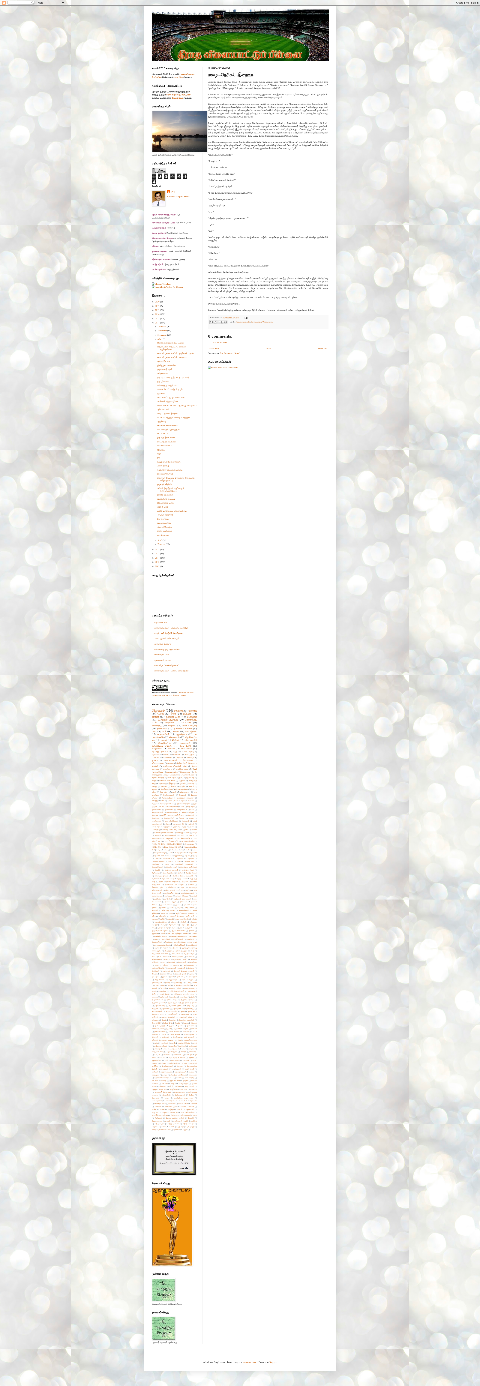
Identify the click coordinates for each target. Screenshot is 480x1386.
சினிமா (155, 716)
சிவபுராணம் (182, 962)
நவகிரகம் (186, 1032)
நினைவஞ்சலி (189, 1034)
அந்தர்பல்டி (161, 421)
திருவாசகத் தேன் (164, 369)
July (160, 339)
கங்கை (172, 907)
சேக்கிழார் (155, 971)
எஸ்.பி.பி (166, 754)
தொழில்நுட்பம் (164, 743)
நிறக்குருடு (165, 1037)
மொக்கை (155, 757)
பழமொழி (182, 1046)
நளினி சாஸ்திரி (174, 1032)
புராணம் (192, 827)
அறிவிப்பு (162, 783)
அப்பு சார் (178, 861)
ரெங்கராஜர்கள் (180, 1095)
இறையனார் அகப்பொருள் (174, 884)
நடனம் (180, 1026)
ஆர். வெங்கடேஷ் (168, 879)
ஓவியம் (182, 783)
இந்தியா (185, 881)
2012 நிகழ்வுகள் (167, 838)
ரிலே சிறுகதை (179, 1092)
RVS (173, 191)
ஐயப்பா (178, 905)
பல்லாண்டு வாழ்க (164, 526)
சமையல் (170, 763)
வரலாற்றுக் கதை (160, 1103)
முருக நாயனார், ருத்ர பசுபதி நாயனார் (173, 377)
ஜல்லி (172, 977)
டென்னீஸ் (187, 985)
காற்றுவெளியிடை (161, 922)
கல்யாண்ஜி (162, 916)
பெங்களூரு (156, 829)
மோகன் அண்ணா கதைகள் (163, 832)
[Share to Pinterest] (225, 322)
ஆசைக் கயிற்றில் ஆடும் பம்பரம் (170, 342)
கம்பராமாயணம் (158, 763)
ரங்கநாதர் (162, 1086)
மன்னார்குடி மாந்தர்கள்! (167, 385)
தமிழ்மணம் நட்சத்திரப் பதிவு (175, 766)
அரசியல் (179, 757)
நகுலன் (171, 1026)
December (162, 326)
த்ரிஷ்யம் (194, 1023)
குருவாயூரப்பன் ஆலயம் (160, 930)
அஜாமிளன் (178, 856)
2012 (157, 553)
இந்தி (161, 881)
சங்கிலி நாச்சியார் (179, 945)
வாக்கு (154, 1109)
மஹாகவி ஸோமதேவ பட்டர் (163, 1078)
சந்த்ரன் (165, 948)
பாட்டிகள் (191, 1049)
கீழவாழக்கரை (174, 925)
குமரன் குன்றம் (163, 928)
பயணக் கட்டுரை (189, 725)
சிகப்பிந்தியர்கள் (177, 957)
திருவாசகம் (165, 1008)
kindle (187, 850)
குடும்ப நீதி (186, 925)
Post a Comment (220, 342)
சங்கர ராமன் (192, 942)
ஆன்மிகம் (192, 716)
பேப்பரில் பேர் (174, 1063)
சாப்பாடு (190, 757)
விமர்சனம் (172, 725)
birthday (166, 850)
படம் (164, 731)
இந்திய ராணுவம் (172, 881)
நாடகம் (191, 818)
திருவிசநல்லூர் (157, 1011)
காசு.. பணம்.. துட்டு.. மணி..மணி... (172, 397)
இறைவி (191, 884)
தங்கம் (171, 988)
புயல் (166, 1060)
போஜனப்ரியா (167, 798)
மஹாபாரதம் (185, 743)
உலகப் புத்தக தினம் (187, 893)
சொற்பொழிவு (166, 789)
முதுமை (185, 829)
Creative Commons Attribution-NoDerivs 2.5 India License (173, 694)
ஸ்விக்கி (172, 1127)
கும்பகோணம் (156, 809)
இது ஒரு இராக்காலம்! (166, 437)
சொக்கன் (163, 974)
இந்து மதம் (173, 783)
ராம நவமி (184, 1089)
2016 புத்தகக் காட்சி (171, 841)
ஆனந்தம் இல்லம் (161, 876)
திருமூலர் (155, 1008)
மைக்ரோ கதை (182, 769)
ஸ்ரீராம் (163, 1127)
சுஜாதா (155, 789)
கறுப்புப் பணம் (181, 913)
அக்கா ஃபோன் (172, 801)
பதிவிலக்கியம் (160, 622)
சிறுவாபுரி (176, 959)
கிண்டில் (183, 922)
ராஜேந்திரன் (174, 1089)
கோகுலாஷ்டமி (182, 809)
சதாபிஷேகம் (192, 945)
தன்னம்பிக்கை (189, 988)
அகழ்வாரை (193, 853)
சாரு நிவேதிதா (189, 954)
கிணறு (173, 922)
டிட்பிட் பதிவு (171, 777)
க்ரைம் (173, 786)
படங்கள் (179, 1040)
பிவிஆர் (189, 1055)
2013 (157, 549)
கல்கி (154, 916)
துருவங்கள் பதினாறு (186, 1017)
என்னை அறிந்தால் (182, 896)
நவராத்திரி (189, 754)
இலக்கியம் (172, 887)
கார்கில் (194, 919)
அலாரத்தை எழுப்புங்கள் (188, 867)
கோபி (156, 939)
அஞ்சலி (182, 780)
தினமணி (191, 815)
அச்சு (183, 801)
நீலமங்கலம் (177, 1037)
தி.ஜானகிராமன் (157, 1000)
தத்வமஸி (161, 393)
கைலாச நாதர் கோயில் (178, 936)
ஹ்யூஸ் (185, 1130)
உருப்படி (188, 890)
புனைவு (193, 710)
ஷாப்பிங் (194, 1121)
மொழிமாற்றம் (183, 1083)
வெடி (195, 1115)
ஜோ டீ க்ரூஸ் (187, 980)
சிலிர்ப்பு (185, 959)
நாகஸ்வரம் (167, 769)
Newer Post (214, 348)
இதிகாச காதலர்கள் (183, 804)
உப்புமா (180, 890)
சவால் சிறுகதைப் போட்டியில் (178, 94)
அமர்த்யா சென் (189, 861)
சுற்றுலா (191, 812)
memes (194, 850)
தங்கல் (179, 988)
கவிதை (191, 783)
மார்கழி (163, 1080)
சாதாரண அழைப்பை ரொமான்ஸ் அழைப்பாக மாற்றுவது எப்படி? (176, 479)
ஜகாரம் (192, 974)
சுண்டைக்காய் (189, 965)
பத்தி (175, 752)
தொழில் (177, 1023)
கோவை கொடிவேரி (165, 473)
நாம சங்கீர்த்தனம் (171, 821)
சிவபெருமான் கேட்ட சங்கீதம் (166, 638)
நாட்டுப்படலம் (156, 821)
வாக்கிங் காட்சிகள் (187, 1106)
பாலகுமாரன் (156, 827)
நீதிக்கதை (190, 777)
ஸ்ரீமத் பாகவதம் (188, 1124)
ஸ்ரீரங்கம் (155, 1127)
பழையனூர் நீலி (178, 824)
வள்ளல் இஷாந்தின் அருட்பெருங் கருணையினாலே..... (170, 489)
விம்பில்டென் (156, 1115)
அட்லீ (156, 858)
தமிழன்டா (162, 991)
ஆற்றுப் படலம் (182, 879)
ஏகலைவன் (183, 902)
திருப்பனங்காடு (159, 1005)
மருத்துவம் (155, 1075)
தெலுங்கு (172, 1020)
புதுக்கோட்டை (157, 1060)
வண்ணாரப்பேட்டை (171, 1101)
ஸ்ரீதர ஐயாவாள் (173, 1124)
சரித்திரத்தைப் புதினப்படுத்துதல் (175, 951)
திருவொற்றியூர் (169, 818)
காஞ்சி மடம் (190, 916)
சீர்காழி (166, 965)
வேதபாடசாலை (157, 1121)
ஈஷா (159, 453)
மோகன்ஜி (179, 832)
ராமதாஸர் (193, 1089)
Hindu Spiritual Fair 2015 (172, 847)
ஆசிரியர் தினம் (188, 870)
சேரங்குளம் (166, 971)
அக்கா (169, 856)
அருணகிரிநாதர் (157, 867)
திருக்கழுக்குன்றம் (187, 1000)
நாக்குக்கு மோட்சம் (162, 643)
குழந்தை (155, 933)
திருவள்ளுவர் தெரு (165, 502)
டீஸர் (169, 985)
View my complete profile (178, 196)
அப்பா (169, 861)
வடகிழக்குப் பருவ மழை (183, 1098)
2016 (157, 314)
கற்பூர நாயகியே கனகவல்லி (169, 461)
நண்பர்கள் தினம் (158, 1029)
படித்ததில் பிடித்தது (168, 719)
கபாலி (162, 806)
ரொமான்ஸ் (155, 1098)
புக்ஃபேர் (162, 1057)
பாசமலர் (157, 1049)
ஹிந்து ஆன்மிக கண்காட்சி (161, 1130)
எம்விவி (194, 896)
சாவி (153, 957)
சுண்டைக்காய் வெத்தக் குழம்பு (170, 389)
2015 (157, 318)
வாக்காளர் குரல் (171, 1106)
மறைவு (164, 1075)
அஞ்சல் (187, 856)
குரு (180, 928)
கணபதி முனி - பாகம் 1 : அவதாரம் (172, 357)
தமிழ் (181, 777)
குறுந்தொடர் (181, 734)
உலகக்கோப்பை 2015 (171, 893)
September (162, 334)
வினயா (191, 835)
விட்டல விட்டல (162, 433)
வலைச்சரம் (168, 757)
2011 (157, 557)
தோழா (185, 1023)
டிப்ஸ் (163, 985)
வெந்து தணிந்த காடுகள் (175, 1118)
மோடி (188, 832)
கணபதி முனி (173, 716)
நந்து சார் (177, 1029)
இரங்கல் (175, 740)
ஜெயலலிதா (173, 980)
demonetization (172, 772)
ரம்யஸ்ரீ (179, 1086)
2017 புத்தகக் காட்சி (188, 841)
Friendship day (189, 844)
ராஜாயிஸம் (163, 1089)
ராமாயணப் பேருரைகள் (163, 1092)
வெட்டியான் (158, 1118)
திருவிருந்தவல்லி (172, 1011)
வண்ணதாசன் (157, 1101)
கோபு (192, 809)
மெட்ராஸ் (165, 1083)
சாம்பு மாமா (176, 954)
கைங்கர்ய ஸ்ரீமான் (160, 936)
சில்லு (163, 962)
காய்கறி (170, 919)
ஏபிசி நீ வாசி (162, 506)
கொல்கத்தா (193, 936)
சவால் (191, 786)
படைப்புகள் (164, 1043)
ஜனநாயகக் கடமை (162, 660)
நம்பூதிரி (185, 1029)
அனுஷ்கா (190, 858)
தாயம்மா (174, 997)
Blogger (272, 1362)
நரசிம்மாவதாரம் (160, 1032)
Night (159, 850)
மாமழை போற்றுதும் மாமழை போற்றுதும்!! (174, 417)
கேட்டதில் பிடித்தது (174, 933)
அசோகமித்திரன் (170, 760)
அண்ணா (191, 801)
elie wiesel (175, 850)
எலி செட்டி (157, 899)
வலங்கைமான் (183, 1103)
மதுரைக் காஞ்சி (180, 1072)
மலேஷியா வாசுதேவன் (178, 1075)
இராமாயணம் (188, 760)
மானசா (179, 1078)
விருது (166, 1115)
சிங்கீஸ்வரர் (190, 957)
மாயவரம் (155, 1080)
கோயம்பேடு (166, 939)
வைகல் (167, 1121)
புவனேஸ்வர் (175, 1060)
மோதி (195, 832)
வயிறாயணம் (162, 373)
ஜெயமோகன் (159, 980)
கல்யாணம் (174, 775)
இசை (173, 713)
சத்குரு (156, 948)
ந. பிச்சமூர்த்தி (160, 1026)
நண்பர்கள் (190, 1026)
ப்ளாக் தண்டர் (163, 465)
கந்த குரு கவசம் (168, 910)
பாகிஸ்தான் (193, 1046)
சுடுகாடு (176, 965)
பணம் (173, 1043)
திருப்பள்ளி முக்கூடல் (176, 1005)
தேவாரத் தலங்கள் (160, 751)
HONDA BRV (156, 847)
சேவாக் (154, 974)
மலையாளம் (193, 1075)
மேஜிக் (173, 1083)
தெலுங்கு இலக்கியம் (186, 1020)
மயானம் (191, 1072)
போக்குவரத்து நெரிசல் (260, 322)
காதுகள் (155, 919)
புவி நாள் (186, 1060)
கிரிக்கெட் (177, 754)
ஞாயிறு (167, 982)
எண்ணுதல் (168, 896)
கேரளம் (194, 933)
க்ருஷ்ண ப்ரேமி (157, 942)
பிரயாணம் (166, 1055)
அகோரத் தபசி (159, 856)
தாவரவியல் (184, 997)
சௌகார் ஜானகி (181, 974)
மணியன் (155, 1072)
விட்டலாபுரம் (174, 1112)
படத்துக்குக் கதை (190, 1040)
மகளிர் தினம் (189, 1069)
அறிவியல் (156, 754)
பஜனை (170, 1040)
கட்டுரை (187, 713)
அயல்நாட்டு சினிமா (166, 804)
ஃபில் (170, 853)
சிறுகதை (179, 710)
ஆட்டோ (180, 873)
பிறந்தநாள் (166, 827)
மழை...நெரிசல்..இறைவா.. (168, 413)
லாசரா (167, 1098)
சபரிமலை (174, 948)
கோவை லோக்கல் (164, 445)
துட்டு (183, 1011)
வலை (154, 731)
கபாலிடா (164, 913)
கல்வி (182, 806)
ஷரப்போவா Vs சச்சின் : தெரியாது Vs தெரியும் (176, 405)
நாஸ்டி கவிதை (175, 1034)
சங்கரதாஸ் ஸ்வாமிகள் (162, 945)
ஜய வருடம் (155, 977)
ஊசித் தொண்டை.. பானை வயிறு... (172, 510)
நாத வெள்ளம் (163, 535)
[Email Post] (245, 318)
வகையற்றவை (191, 731)
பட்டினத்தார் (185, 792)
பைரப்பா (185, 1063)
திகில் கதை (171, 1000)
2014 (157, 322)
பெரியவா (163, 1063)
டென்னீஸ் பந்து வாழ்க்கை (168, 401)
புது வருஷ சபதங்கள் (177, 1057)
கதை (166, 775)
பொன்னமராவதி (167, 1066)
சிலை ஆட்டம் (177, 97)
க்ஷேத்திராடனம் (157, 812)
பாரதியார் (191, 824)
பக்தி (174, 792)
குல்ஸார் (191, 930)
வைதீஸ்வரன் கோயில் (180, 1121)
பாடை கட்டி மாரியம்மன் (171, 1049)
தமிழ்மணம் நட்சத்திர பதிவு (184, 994)
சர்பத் (192, 951)
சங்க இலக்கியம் (180, 942)
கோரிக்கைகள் (178, 939)
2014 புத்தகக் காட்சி (183, 838)
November (162, 330)
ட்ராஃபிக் (246, 322)
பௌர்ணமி (164, 1069)
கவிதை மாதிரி (190, 740)
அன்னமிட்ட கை (163, 361)
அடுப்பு (194, 856)
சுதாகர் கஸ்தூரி (158, 777)
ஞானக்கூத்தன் (157, 982)
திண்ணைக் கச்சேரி (183, 728)
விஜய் (164, 1112)
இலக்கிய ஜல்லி (158, 887)
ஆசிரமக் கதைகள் (171, 870)
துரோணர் (155, 1020)
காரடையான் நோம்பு (182, 919)
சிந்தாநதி (167, 959)
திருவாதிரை (176, 1008)
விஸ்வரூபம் (175, 1115)
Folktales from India (167, 780)
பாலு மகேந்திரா (172, 1052)
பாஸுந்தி (183, 1052)
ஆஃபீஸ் (157, 870)
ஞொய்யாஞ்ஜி (177, 982)
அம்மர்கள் (155, 864)
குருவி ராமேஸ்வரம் (178, 930)
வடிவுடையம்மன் (170, 835)
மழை (271, 322)
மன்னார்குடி (157, 725)
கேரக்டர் (186, 933)
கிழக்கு (163, 925)
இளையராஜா (185, 772)
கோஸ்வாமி (190, 939)
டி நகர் (156, 985)
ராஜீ (158, 457)
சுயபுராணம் (157, 748)
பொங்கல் (182, 795)
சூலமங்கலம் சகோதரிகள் (176, 968)
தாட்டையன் (164, 997)
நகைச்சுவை (162, 728)
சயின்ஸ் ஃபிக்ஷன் (188, 775)
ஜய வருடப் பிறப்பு (164, 522)
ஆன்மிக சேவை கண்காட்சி (183, 876)
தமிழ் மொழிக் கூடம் (177, 991)
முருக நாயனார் (175, 1080)
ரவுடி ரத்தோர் (189, 1086)
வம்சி (183, 1101)
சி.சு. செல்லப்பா (163, 957)
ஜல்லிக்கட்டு (181, 977)
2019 (157, 306)
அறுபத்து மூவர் (171, 867)
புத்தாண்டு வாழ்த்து (179, 827)
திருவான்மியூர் (189, 1008)
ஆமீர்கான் (155, 879)
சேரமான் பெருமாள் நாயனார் (184, 971)
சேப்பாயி (155, 815)
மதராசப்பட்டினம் (166, 1072)
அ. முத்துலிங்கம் (180, 853)
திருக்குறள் (156, 818)
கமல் (171, 913)
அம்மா (167, 864)
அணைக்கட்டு (167, 858)
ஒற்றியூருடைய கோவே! (166, 365)
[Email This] (211, 322)
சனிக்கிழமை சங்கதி (162, 745)
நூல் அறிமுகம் (189, 1037)
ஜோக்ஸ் (171, 748)
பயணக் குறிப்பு (188, 752)
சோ (171, 974)
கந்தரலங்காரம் (184, 910)
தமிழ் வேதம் (165, 994)
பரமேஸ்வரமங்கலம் (160, 1046)
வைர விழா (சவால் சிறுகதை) (166, 665)
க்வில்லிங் (168, 942)
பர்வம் (168, 824)
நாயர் (164, 1034)
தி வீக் (192, 997)
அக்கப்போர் (186, 722)
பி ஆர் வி (157, 1055)
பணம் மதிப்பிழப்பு (184, 1043)
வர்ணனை (172, 1103)
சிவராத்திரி (193, 962)
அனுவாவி (161, 449)
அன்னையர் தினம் (158, 861)
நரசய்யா (194, 1029)
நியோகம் (155, 1037)
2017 (157, 310)
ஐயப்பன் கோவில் (166, 905)
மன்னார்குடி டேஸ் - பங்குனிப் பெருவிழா (171, 627)
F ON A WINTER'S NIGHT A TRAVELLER (167, 844)
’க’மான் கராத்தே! (165, 514)
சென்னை (191, 968)
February (162, 544)
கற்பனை (191, 913)
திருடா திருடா (172, 1003)
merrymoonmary (250, 1362)
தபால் (154, 991)
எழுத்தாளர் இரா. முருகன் (182, 899)
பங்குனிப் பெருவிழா (159, 1040)
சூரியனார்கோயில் (158, 968)
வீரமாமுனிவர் (186, 1115)
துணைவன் (185, 1014)
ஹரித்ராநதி (191, 1127)
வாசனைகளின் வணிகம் (167, 425)
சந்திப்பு (182, 786)
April (160, 540)
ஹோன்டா (176, 1130)
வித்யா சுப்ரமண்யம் (187, 1112)
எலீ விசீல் (167, 899)
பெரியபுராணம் (168, 795)
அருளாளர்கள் (163, 734)
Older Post (322, 348)
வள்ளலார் (158, 1106)
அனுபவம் (239, 322)
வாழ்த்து (171, 1109)
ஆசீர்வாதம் (156, 873)
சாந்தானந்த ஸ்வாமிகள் (160, 954)
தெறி (164, 1020)
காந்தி (162, 919)
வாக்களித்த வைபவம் (166, 498)
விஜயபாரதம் (190, 1109)
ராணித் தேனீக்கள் (165, 494)
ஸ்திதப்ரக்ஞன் (159, 1124)
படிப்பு (156, 1043)
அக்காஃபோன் (163, 409)
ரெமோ (191, 1095)
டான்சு (195, 982)
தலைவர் (155, 997)
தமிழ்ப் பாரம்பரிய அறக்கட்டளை (172, 815)
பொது (161, 713)
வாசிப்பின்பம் (186, 748)
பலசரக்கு (173, 1046)
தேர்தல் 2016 (167, 1023)
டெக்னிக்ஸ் (178, 985)
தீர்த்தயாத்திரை (181, 789)
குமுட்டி (174, 928)
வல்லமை (194, 1103)
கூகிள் (163, 933)
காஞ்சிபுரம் (191, 806)
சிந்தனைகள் (156, 959)
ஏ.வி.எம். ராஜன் (170, 902)
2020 (157, 301)
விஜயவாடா (156, 1112)
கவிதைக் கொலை (176, 916)
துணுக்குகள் (172, 1014)
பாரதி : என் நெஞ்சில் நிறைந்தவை (168, 633)
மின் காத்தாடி (163, 518)
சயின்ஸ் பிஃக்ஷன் (172, 812)
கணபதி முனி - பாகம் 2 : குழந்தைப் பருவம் (175, 353)
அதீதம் (154, 804)
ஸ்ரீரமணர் (155, 838)
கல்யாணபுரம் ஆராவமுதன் (168, 429)
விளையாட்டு (174, 737)
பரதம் (195, 1043)
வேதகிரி (191, 1118)
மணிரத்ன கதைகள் (185, 798)
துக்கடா (155, 760)
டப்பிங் (187, 982)
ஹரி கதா (180, 1127)
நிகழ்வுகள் (185, 821)
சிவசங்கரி (171, 962)
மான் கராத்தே (189, 1078)
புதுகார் (191, 1057)
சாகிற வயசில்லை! (164, 530)
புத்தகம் (163, 740)
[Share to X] (218, 322)
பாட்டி (183, 1049)
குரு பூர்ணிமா (163, 381)
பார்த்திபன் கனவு (158, 1052)
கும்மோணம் (169, 809)
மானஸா (175, 731)
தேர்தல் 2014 (156, 1023)
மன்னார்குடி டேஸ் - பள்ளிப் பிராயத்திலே (171, 670)
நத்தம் (168, 1029)
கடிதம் (179, 907)
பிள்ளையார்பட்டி (178, 1055)
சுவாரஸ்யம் (169, 722)
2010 (157, 562)
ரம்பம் (171, 1086)
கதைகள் (155, 910)
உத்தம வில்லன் (170, 890)
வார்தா (162, 1109)
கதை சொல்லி (189, 907)
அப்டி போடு (185, 745)
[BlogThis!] (215, 322)
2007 (157, 566)
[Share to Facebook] (222, 322)
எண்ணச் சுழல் (157, 896)
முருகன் (185, 1080)
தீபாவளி (181, 818)
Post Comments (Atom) (230, 353)
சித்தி (184, 812)
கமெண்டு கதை (172, 806)
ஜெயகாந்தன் (192, 977)
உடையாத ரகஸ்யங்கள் (166, 441)
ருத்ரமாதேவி (166, 1095)
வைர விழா (178, 77)
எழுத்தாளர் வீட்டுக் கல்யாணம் (170, 469)
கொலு (154, 786)
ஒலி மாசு (187, 905)
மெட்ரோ (194, 829)
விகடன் (179, 1109)
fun (182, 850)
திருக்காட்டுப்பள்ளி (158, 1003)
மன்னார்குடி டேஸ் (161, 654)
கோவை (164, 786)
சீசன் (157, 965)
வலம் (182, 835)
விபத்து (155, 800)
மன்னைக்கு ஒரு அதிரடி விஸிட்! (168, 649)
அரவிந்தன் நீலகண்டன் (184, 864)
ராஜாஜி (154, 1089)
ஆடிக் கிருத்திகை (169, 873)
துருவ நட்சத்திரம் (164, 484)
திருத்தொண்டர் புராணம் (188, 1003)
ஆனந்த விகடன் (191, 873)
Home (268, 348)
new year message (160, 853)
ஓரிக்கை (163, 907)
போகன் (180, 1066)
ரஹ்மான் (158, 835)
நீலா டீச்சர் (164, 792)
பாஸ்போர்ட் (193, 1052)
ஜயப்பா (164, 977)
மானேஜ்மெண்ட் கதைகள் (171, 829)
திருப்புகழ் (190, 1005)
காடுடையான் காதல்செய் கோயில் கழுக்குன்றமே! (171, 347)
